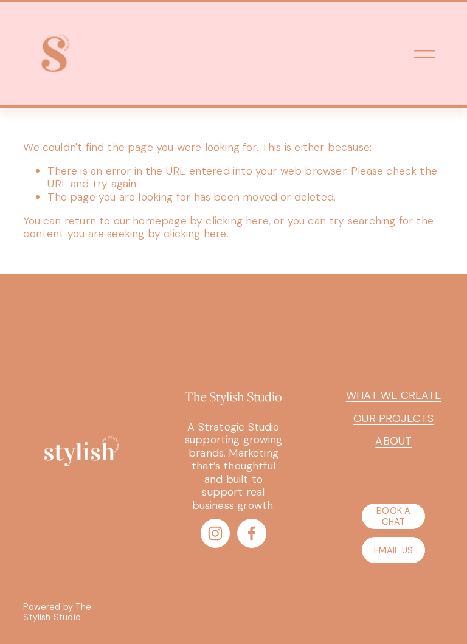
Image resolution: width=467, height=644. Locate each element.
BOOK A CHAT (393, 516)
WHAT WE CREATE (393, 395)
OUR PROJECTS (393, 418)
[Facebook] (251, 533)
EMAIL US (393, 550)
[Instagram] (215, 533)
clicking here (237, 220)
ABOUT (393, 441)
